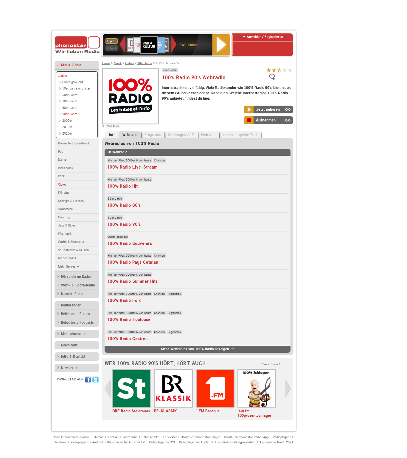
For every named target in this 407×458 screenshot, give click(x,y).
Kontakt (113, 437)
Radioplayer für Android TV (126, 442)
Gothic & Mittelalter (71, 242)
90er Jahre (69, 114)
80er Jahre (69, 108)
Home (106, 63)
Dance (62, 160)
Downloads (69, 345)
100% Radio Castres (127, 338)
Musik (118, 63)
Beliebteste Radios (75, 314)
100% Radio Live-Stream (132, 167)
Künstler (63, 193)
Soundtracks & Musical (73, 250)
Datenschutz (150, 437)
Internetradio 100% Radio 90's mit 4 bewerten (285, 70)
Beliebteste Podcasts (77, 322)
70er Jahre (69, 101)
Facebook (88, 380)
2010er (67, 127)
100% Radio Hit (122, 186)
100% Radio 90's (124, 224)
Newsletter (69, 368)
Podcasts (208, 135)
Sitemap (98, 437)
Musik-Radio (71, 65)
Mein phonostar (73, 334)
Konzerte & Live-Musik (74, 143)
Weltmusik (65, 234)
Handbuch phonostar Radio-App (246, 437)
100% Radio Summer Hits (132, 281)
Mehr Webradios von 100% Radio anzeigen (195, 349)
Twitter (95, 380)
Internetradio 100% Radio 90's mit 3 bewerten (279, 70)
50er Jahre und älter (76, 88)
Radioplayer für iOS (162, 442)
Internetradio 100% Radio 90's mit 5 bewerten (290, 70)
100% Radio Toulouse (128, 319)
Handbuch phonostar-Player (200, 437)
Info (112, 135)
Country (64, 217)
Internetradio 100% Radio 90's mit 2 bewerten (274, 70)
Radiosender (71, 305)
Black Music (66, 168)
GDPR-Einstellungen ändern (236, 442)
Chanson (159, 160)
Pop (60, 152)
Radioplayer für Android (87, 442)
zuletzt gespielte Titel (240, 135)
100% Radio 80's (124, 205)
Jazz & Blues (66, 225)
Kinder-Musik (67, 258)
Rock (61, 176)
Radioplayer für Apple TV (196, 442)
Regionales (174, 293)
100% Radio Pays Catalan (132, 262)
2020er (67, 133)
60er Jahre (69, 95)
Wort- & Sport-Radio (78, 285)
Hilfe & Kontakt (73, 356)
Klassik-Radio (72, 294)
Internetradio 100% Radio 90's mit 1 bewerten (268, 70)
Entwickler (170, 437)
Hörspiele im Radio (76, 277)
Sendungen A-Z (181, 135)
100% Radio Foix (124, 300)
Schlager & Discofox (71, 201)
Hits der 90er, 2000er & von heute (129, 160)
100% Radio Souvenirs (129, 243)
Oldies (62, 76)
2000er (67, 121)
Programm (153, 135)
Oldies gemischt (72, 82)
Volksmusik (65, 209)
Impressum (130, 437)
